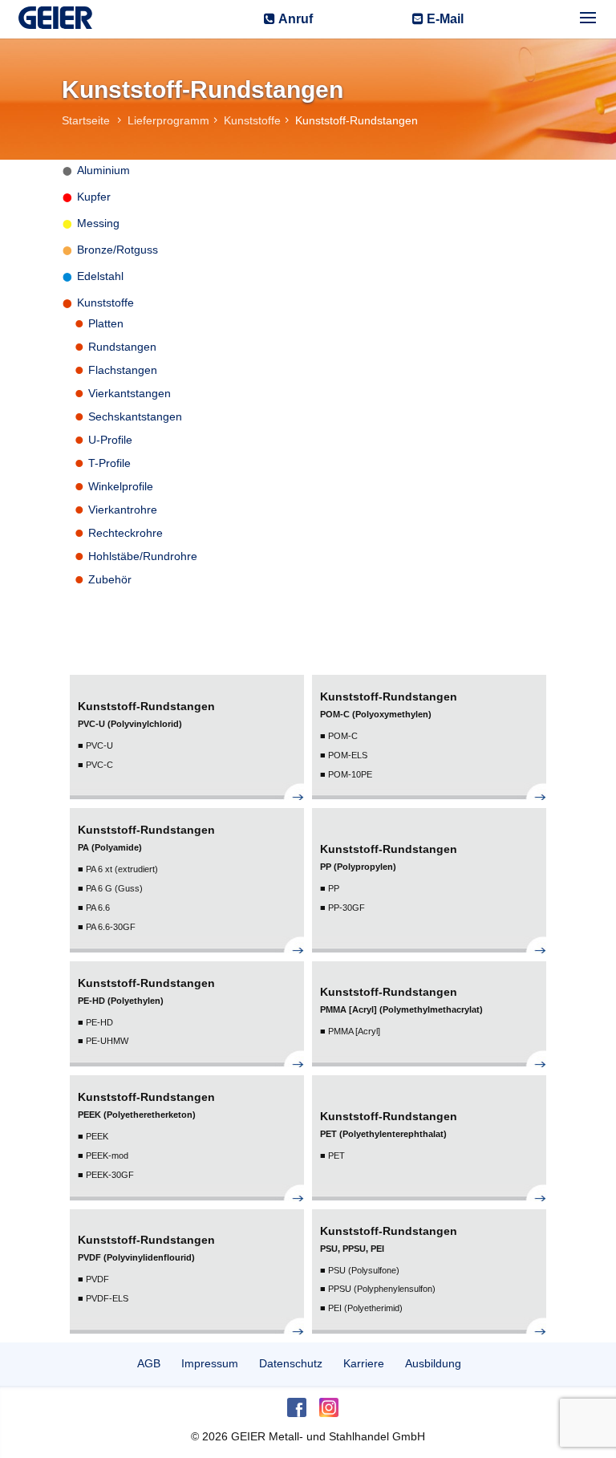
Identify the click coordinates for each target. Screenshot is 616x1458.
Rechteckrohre (125, 532)
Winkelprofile (120, 486)
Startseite (87, 120)
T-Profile (109, 463)
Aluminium (103, 170)
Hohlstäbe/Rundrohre (142, 556)
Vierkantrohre (122, 509)
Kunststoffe (105, 302)
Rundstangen (122, 346)
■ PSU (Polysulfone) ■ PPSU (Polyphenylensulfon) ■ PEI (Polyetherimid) (388, 1269)
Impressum (209, 1363)
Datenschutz (290, 1363)
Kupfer (94, 196)
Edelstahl (100, 276)
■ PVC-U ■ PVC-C (146, 735)
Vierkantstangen (129, 393)
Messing (98, 223)
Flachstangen (122, 369)
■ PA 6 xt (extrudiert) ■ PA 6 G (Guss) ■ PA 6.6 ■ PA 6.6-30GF (146, 877)
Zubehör (110, 579)
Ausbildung (433, 1363)
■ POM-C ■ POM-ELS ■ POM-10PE (388, 734)
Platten (106, 323)
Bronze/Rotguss (117, 249)
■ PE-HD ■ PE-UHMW (146, 1011)
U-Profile (110, 439)
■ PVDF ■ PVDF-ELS (146, 1268)
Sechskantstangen (135, 416)
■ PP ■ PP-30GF (388, 877)
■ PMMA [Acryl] (401, 1010)
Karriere (363, 1363)
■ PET (388, 1135)
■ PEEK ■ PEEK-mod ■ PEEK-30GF (146, 1135)
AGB (148, 1363)
